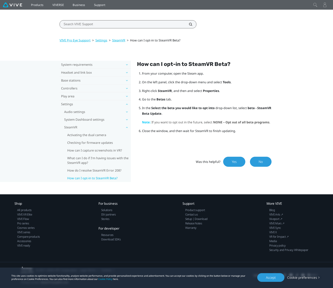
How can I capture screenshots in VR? (94, 150)
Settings (101, 40)
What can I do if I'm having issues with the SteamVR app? (98, 160)
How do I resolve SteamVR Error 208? (94, 170)
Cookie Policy (105, 279)
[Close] (315, 5)
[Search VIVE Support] (188, 24)
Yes (234, 161)
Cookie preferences (302, 277)
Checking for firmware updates (90, 143)
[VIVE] (12, 5)
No (261, 161)
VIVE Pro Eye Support (75, 40)
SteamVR (118, 40)
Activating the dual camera (86, 135)
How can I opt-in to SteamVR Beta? (92, 178)
